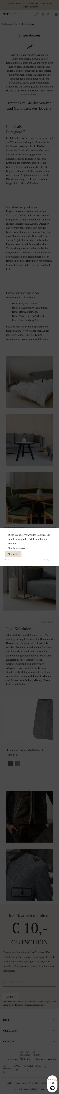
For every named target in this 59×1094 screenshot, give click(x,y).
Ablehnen (8, 560)
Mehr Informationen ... (18, 548)
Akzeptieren (13, 554)
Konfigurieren (49, 560)
